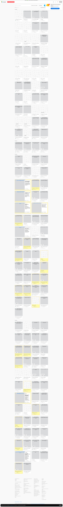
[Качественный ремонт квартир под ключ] (19, 219)
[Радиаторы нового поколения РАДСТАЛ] (44, 132)
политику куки (12, 505)
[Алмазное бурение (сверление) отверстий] (36, 420)
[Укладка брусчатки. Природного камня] (44, 38)
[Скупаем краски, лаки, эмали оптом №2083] (19, 14)
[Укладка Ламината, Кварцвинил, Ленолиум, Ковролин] (44, 396)
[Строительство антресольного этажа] (19, 337)
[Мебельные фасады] (44, 349)
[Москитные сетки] (27, 14)
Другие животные (43, 491)
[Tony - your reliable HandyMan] (36, 14)
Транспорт (16, 483)
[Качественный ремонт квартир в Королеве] (36, 277)
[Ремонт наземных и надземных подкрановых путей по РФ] (19, 300)
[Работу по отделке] (44, 50)
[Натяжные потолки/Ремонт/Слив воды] (44, 171)
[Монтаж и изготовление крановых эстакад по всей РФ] (27, 443)
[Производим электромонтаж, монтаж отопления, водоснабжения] (19, 372)
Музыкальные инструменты (45, 483)
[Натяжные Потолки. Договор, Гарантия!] (27, 300)
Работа (43, 478)
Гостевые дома (44, 499)
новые (16, 7)
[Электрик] (44, 254)
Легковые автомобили (17, 485)
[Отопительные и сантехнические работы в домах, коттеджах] (36, 385)
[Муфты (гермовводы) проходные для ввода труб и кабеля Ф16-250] (19, 349)
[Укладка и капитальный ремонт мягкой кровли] (27, 337)
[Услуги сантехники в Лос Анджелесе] (36, 121)
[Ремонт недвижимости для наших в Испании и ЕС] (27, 38)
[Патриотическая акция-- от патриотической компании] (19, 121)
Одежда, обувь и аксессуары (28, 478)
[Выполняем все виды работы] (44, 159)
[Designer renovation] (19, 85)
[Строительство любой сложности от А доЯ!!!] (35, 183)
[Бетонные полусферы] (44, 372)
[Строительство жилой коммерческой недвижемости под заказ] (36, 349)
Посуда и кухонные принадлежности (27, 492)
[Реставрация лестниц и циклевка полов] (44, 109)
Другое (15, 497)
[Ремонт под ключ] (36, 300)
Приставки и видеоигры (36, 482)
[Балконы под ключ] (19, 242)
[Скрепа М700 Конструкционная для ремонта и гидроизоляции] (23, 456)
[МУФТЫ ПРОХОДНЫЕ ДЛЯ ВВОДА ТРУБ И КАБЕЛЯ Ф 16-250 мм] (19, 254)
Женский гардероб (26, 479)
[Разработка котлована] (44, 361)
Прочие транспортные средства (18, 487)
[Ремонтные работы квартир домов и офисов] (36, 38)
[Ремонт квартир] (19, 26)
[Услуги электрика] (27, 109)
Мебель (24, 489)
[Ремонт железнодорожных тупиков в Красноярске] (36, 361)
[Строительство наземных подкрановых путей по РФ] (44, 289)
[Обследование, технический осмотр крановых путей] (27, 361)
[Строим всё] (35, 455)
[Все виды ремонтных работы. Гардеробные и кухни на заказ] (44, 97)
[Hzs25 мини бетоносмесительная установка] (19, 132)
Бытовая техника (25, 490)
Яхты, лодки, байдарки (17, 489)
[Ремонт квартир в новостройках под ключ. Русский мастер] (19, 325)
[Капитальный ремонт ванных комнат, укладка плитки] (19, 109)
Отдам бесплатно (43, 495)
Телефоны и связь (36, 479)
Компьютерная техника (36, 481)
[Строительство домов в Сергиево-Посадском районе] (23, 196)
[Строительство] (27, 219)
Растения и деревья (44, 493)
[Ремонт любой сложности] (27, 74)
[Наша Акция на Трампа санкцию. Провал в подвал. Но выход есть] (27, 121)
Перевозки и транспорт (36, 490)
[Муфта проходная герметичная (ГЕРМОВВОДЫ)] (23, 398)
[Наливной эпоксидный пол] (19, 159)
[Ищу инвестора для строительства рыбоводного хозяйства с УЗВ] (44, 121)
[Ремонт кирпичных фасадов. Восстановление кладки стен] (36, 159)
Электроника (36, 478)
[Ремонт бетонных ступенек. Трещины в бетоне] (36, 61)
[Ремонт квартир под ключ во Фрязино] (19, 466)
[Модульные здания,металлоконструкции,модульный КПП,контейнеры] (36, 289)
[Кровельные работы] (40, 208)
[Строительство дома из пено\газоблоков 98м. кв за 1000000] (23, 185)
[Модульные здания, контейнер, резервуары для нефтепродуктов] (27, 372)
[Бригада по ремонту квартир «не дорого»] (35, 396)
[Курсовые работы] (36, 85)
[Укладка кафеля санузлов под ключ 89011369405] (44, 420)
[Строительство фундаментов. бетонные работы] (44, 219)
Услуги (15, 496)
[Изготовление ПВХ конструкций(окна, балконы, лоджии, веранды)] (19, 277)
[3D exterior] (44, 14)
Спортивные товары (17, 493)
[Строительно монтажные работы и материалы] (44, 195)
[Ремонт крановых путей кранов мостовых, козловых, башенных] (36, 219)
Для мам (16, 495)
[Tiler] (27, 50)
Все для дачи (25, 491)
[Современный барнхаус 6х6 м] (27, 266)
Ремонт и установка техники (37, 492)
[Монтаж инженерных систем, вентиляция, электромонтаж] (36, 171)
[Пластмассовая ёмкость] (19, 408)
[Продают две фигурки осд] (36, 372)
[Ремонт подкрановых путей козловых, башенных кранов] (19, 432)
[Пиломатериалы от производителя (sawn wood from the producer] (36, 109)
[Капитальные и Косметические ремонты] (35, 230)
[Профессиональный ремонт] (36, 26)
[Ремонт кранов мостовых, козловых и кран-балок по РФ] (36, 443)
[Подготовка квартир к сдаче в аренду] (23, 232)
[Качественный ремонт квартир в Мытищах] (19, 289)
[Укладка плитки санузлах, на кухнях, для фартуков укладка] (44, 146)
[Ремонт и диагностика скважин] (44, 408)
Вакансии (43, 479)
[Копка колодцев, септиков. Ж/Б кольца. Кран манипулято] (27, 466)
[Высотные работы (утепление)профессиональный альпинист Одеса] (44, 455)
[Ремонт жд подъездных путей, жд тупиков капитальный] (27, 146)
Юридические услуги (36, 493)
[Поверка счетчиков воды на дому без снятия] (27, 420)
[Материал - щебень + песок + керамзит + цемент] (27, 277)
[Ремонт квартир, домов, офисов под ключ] (36, 97)
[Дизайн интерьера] (44, 230)
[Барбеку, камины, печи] (36, 408)
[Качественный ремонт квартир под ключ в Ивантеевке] (44, 277)
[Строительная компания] (19, 38)
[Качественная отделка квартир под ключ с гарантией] (27, 289)
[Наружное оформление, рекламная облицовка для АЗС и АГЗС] (44, 242)
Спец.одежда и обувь (26, 481)
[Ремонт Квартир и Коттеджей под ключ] (36, 146)
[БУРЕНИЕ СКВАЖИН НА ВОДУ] (36, 242)
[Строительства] (27, 408)
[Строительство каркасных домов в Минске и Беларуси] (44, 385)
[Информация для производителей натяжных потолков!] (44, 61)
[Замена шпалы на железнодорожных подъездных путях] (27, 432)
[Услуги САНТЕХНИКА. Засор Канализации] (44, 183)
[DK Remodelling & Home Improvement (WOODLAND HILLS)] (27, 85)
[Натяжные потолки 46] (19, 443)
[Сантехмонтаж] (44, 266)
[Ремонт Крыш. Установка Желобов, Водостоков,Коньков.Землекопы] (19, 266)
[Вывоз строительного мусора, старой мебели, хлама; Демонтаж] (27, 349)
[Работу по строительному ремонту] (44, 26)
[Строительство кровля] (27, 254)
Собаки (42, 489)
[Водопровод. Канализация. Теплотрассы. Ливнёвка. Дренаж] (27, 385)
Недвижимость (17, 478)
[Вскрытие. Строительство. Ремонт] (23, 208)
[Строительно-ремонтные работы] (19, 50)
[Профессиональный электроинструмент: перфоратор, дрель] (36, 132)
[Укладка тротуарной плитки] (19, 385)
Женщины (43, 487)
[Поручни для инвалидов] (35, 195)
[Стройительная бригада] (44, 443)
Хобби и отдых (44, 481)
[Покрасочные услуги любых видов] (44, 85)
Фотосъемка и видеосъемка (37, 494)
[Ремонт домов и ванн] (27, 61)
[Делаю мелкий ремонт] (19, 74)
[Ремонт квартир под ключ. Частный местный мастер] (44, 300)
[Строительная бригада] (36, 254)
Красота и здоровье (26, 483)
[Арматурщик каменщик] (27, 132)
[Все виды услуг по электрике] (19, 171)
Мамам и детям (17, 490)
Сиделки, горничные (36, 495)
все (15, 7)
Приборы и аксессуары (26, 485)
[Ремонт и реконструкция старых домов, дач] (19, 361)
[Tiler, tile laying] (36, 50)
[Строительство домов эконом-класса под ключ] (27, 242)
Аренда (15, 479)
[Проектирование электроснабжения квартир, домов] (44, 337)
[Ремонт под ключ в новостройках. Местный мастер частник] (19, 312)
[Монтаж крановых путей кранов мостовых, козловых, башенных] (19, 146)
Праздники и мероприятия (36, 491)
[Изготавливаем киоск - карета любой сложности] (36, 337)
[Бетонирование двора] (27, 325)
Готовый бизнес (35, 486)
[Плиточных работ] (19, 97)
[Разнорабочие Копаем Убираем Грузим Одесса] (27, 171)
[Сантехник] (27, 159)
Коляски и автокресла (17, 491)
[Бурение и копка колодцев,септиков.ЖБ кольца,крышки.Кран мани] (36, 266)
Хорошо (60, 505)
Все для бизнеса (36, 485)
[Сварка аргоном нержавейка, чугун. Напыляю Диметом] (36, 432)
